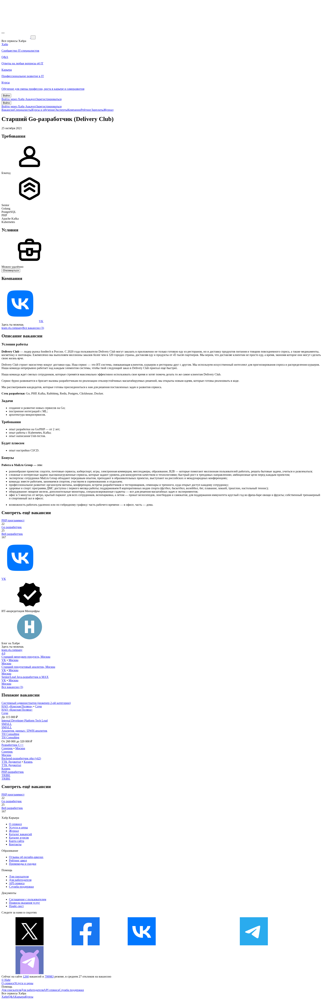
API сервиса (16, 883)
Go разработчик (11, 527)
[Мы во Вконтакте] (142, 944)
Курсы (29, 996)
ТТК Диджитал (11, 761)
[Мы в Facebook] (86, 944)
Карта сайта (16, 841)
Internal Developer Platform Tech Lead (24, 720)
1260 (26, 976)
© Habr (5, 979)
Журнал (108, 109)
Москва (13, 660)
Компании (74, 109)
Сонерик (7, 748)
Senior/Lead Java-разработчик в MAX (25, 677)
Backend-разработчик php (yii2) (21, 758)
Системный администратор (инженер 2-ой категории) (36, 703)
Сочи (38, 706)
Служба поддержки (21, 886)
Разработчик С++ (12, 744)
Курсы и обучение (43, 109)
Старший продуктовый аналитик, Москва (28, 666)
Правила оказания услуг (24, 902)
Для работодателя (20, 879)
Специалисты (23, 109)
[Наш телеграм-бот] (29, 973)
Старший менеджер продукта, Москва (25, 656)
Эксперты (61, 109)
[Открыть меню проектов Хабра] (2, 33)
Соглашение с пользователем (27, 899)
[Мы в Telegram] (254, 944)
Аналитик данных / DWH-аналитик (24, 730)
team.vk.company (11, 328)
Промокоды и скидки (22, 863)
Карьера (20, 996)
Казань (28, 761)
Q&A (11, 996)
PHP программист (12, 520)
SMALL (6, 724)
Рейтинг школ (18, 860)
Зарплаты (97, 109)
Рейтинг (86, 109)
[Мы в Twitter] (29, 944)
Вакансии (7, 109)
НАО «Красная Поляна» (17, 706)
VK (41, 321)
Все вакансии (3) (33, 328)
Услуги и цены (18, 827)
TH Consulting (10, 734)
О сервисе (15, 824)
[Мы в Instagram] (198, 944)
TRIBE (5, 775)
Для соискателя (19, 876)
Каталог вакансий (20, 834)
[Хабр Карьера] (16, 37)
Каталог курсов (19, 837)
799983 (49, 976)
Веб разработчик (12, 533)
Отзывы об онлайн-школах (26, 857)
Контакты (15, 844)
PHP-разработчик (12, 771)
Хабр (4, 996)
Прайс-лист (16, 906)
